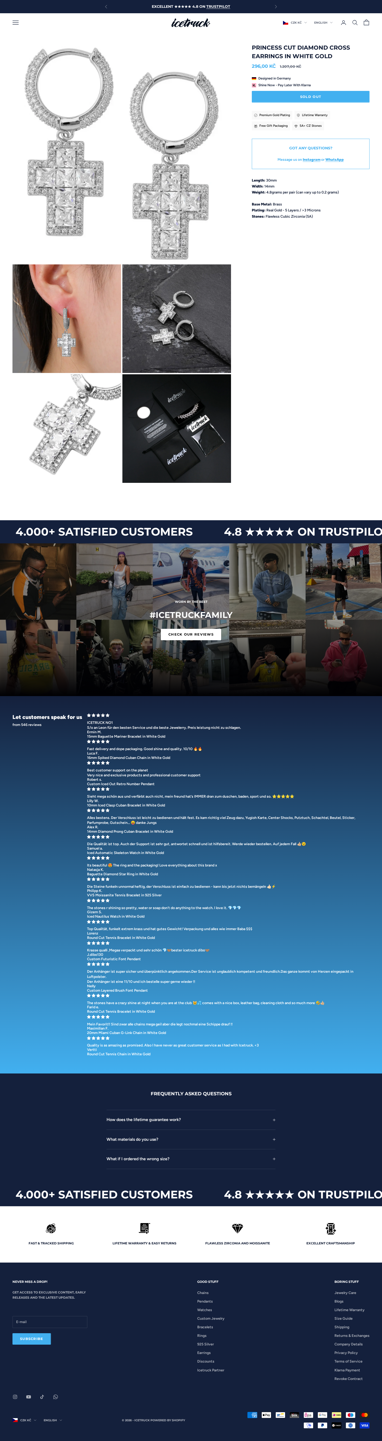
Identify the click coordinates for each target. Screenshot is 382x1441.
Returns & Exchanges (352, 1335)
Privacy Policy (346, 1353)
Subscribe (31, 1339)
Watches (204, 1310)
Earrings (204, 1353)
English (320, 22)
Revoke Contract (348, 1379)
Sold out (310, 97)
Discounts (205, 1361)
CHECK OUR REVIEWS (191, 634)
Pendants (205, 1301)
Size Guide (343, 1318)
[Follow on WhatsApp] (55, 1396)
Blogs (339, 1301)
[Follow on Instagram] (15, 1396)
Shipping (341, 1327)
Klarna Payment (347, 1370)
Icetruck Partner (210, 1370)
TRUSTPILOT (218, 6)
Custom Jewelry (211, 1318)
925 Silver (205, 1344)
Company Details (348, 1344)
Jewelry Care (345, 1293)
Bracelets (205, 1327)
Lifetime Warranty (349, 1310)
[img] (226, 715)
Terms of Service (348, 1361)
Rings (202, 1335)
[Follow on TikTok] (42, 1396)
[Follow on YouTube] (28, 1396)
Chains (203, 1293)
